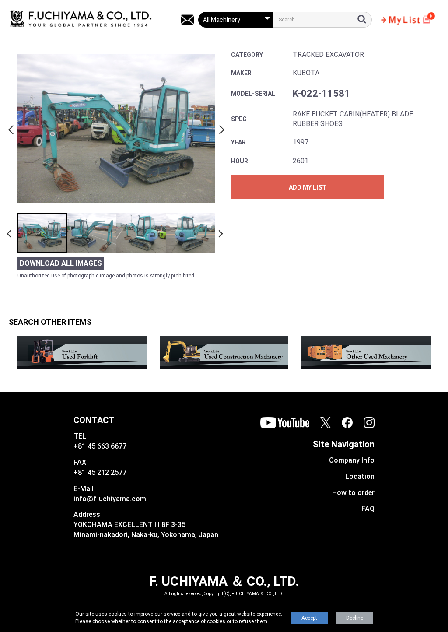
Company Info (351, 460)
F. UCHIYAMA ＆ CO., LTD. (224, 581)
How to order (353, 492)
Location (359, 476)
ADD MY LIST (307, 187)
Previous (12, 128)
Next (220, 128)
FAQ (367, 509)
